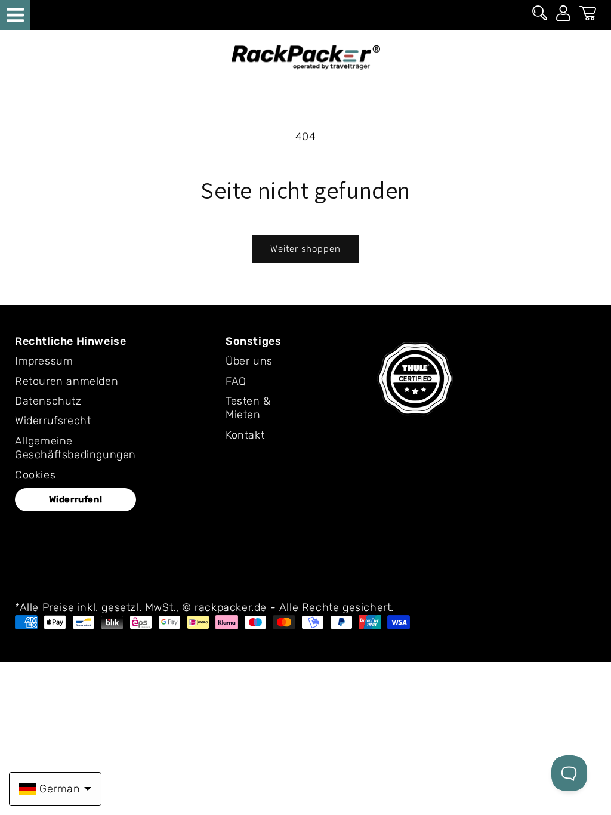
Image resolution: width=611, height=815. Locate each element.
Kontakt (245, 435)
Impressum (44, 361)
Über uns (249, 361)
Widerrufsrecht (53, 420)
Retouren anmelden (66, 381)
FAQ (236, 381)
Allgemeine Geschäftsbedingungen (75, 447)
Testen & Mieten (248, 407)
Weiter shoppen (305, 248)
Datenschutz (48, 400)
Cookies (35, 474)
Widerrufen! (76, 499)
